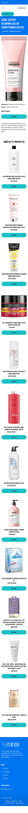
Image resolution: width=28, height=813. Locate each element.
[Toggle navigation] (3, 8)
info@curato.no (5, 2)
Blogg (6, 778)
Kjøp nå (14, 116)
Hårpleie (5, 31)
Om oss (6, 775)
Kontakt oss (7, 14)
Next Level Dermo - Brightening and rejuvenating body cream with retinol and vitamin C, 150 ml (14, 666)
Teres (6, 768)
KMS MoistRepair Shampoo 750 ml (14, 483)
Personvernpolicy (9, 803)
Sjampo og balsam (15, 31)
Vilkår (20, 801)
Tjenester (7, 772)
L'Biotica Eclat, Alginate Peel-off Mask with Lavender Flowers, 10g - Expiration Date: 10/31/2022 (14, 622)
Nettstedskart (20, 803)
